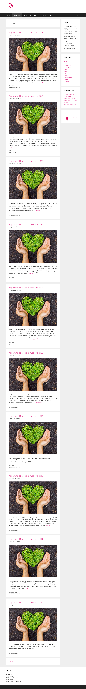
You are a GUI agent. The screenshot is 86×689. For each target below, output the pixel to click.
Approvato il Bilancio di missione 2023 (26, 161)
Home (8, 15)
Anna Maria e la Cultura (70, 100)
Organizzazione (27, 15)
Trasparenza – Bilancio (70, 104)
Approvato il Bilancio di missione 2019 (26, 416)
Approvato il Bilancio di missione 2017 (26, 539)
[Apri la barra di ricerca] (78, 15)
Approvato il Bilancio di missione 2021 (26, 287)
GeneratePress (52, 687)
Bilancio (12, 85)
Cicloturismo (67, 67)
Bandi (65, 61)
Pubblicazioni (67, 81)
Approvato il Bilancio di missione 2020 (26, 352)
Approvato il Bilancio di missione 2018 (26, 475)
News (35, 15)
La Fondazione (16, 15)
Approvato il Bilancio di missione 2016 (26, 602)
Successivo (16, 662)
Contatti (50, 15)
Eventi (65, 69)
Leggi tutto (44, 82)
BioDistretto (67, 65)
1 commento (13, 152)
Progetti (42, 15)
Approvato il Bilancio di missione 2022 (26, 224)
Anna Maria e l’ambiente (70, 98)
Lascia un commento (15, 87)
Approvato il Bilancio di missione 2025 (26, 32)
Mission (66, 102)
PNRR (65, 75)
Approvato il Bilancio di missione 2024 (26, 95)
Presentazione (68, 77)
